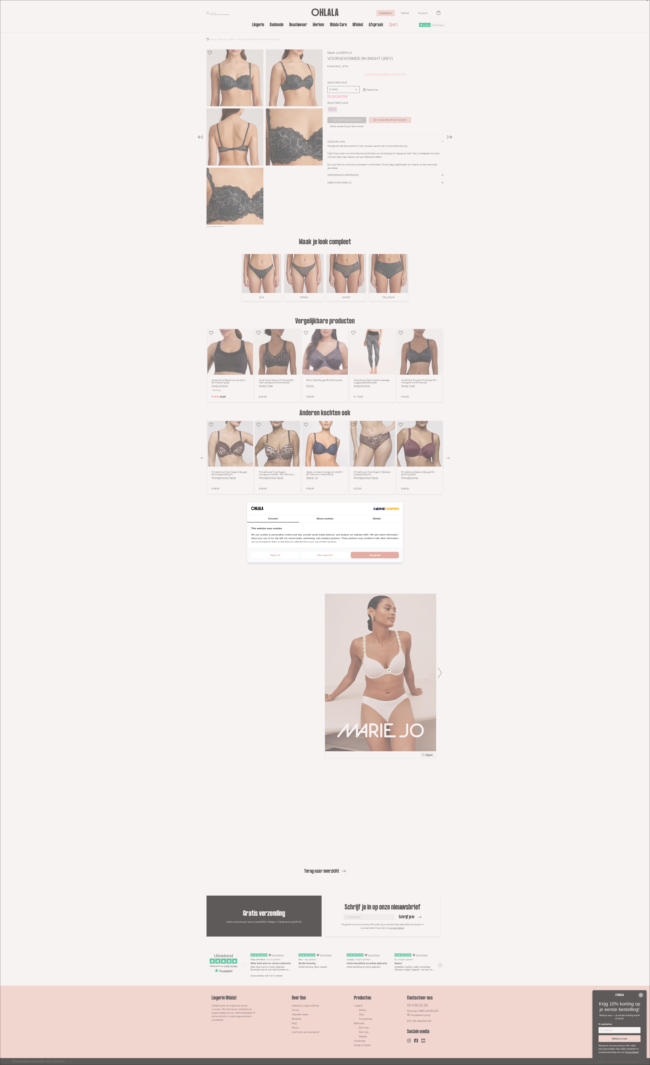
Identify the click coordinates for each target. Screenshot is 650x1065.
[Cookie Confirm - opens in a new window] (386, 508)
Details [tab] (377, 518)
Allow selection (325, 555)
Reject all (275, 555)
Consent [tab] (273, 518)
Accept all (375, 555)
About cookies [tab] (325, 518)
